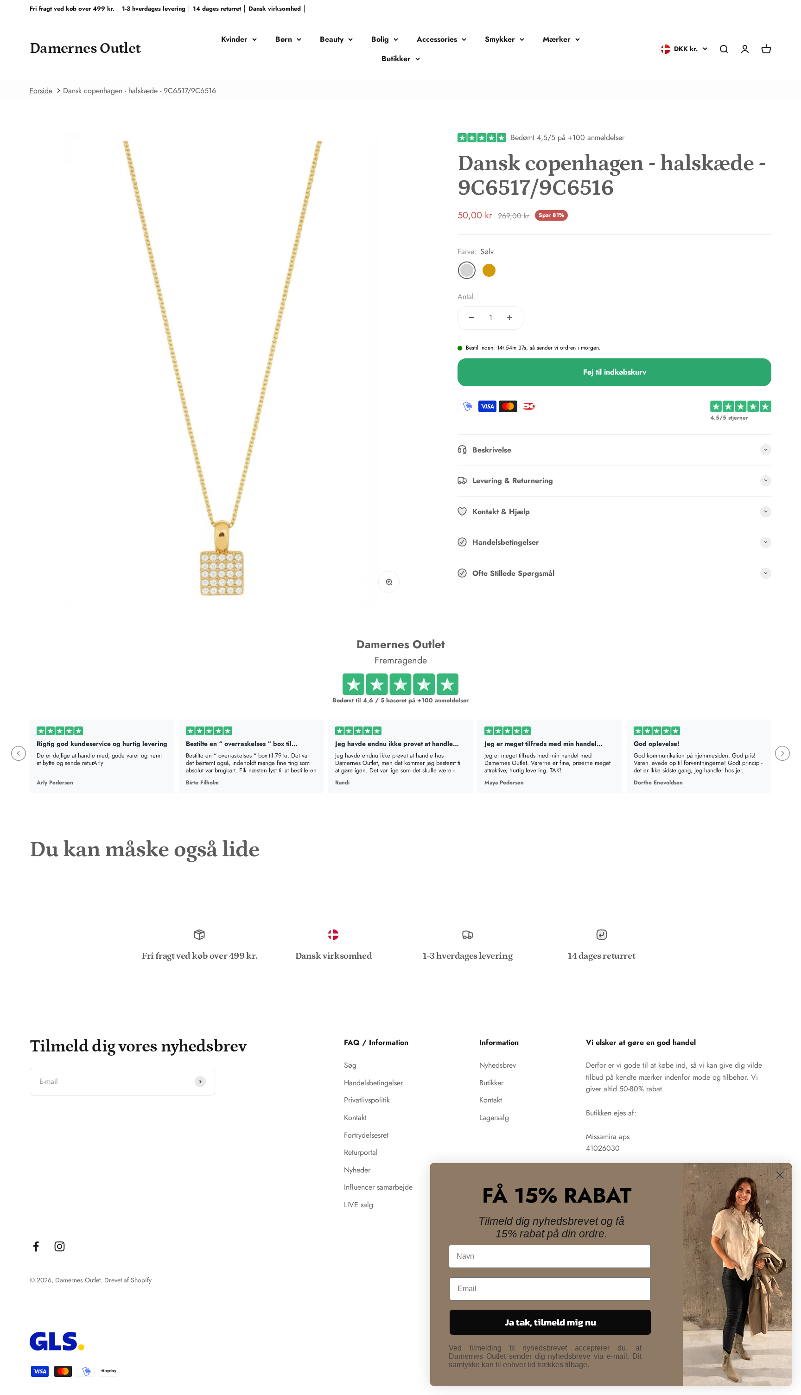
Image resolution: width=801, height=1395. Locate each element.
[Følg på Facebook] (36, 1246)
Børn (283, 39)
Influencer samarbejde (378, 1187)
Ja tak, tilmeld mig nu (550, 1322)
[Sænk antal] (471, 317)
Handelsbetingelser (373, 1082)
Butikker (396, 58)
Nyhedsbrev (497, 1065)
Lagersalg (494, 1117)
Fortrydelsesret (366, 1135)
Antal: (467, 296)
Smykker (500, 39)
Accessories (437, 39)
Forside (41, 90)
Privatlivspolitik (367, 1100)
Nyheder (357, 1170)
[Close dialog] (780, 1175)
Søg (350, 1065)
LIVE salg (358, 1204)
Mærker (557, 39)
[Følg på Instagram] (59, 1246)
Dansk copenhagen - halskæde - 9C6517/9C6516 (139, 90)
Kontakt (355, 1117)
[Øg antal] (509, 317)
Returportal (361, 1152)
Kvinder (234, 39)
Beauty (331, 39)
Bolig (380, 39)
